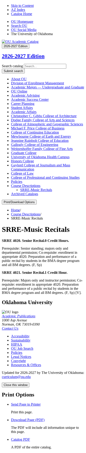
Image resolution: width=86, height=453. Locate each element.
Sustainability (21, 340)
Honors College (22, 161)
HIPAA (16, 344)
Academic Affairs (23, 112)
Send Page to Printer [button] (26, 404)
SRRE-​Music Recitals (36, 190)
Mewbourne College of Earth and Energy (41, 136)
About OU (19, 79)
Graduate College (23, 153)
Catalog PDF (20, 439)
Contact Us (10, 328)
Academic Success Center (30, 99)
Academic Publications (18, 316)
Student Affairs (22, 108)
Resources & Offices (26, 365)
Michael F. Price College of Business (37, 128)
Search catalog (12, 66)
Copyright (18, 361)
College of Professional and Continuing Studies (45, 177)
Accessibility (20, 336)
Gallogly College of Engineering (34, 145)
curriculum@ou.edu (16, 377)
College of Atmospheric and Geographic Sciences (47, 124)
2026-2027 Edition (23, 56)
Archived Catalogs (24, 194)
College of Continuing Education (35, 132)
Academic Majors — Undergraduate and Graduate (47, 87)
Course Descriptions (25, 186)
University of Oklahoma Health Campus (40, 157)
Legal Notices (21, 357)
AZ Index (18, 10)
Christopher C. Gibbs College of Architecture (44, 116)
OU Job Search (22, 348)
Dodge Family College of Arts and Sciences (43, 120)
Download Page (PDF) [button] (27, 420)
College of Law (22, 173)
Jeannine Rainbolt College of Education (40, 140)
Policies (16, 182)
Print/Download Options (19, 202)
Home (15, 210)
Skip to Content (22, 6)
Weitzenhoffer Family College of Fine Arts (42, 149)
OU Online (19, 91)
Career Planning (22, 104)
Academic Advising (25, 95)
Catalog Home (21, 14)
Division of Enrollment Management (37, 83)
